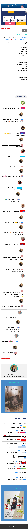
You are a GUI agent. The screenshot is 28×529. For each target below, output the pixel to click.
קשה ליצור (23, 430)
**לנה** (14, 373)
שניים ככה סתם (22, 461)
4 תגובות (22, 425)
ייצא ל (14, 39)
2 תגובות (17, 472)
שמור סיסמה (22, 12)
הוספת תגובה (20, 97)
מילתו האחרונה (22, 456)
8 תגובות (21, 438)
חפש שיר (24, 15)
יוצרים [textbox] (12, 17)
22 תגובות (21, 39)
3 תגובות (20, 450)
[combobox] (9, 17)
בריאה (24, 450)
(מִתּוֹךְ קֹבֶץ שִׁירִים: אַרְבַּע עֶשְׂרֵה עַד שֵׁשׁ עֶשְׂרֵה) (15, 443)
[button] (26, 2)
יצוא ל (7, 39)
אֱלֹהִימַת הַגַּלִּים (22, 467)
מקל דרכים (23, 477)
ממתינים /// (23, 472)
